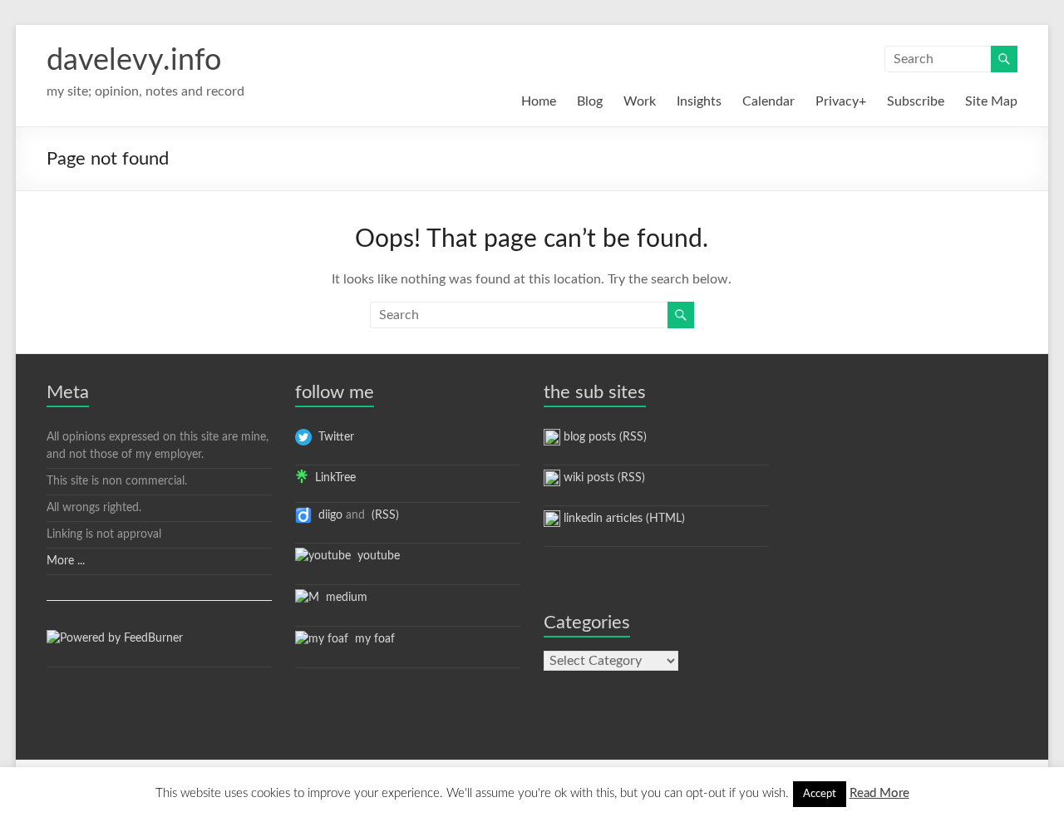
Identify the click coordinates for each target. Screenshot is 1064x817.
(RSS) (383, 515)
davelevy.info (134, 61)
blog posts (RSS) (603, 437)
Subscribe (915, 101)
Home (538, 101)
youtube (375, 556)
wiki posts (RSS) (602, 478)
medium (343, 597)
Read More (879, 793)
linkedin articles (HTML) (622, 518)
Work (639, 101)
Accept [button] (819, 794)
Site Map (991, 101)
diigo (327, 515)
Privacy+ (840, 101)
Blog (590, 101)
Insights (699, 101)
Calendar (768, 101)
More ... (66, 561)
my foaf (371, 639)
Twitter (333, 437)
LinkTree (332, 478)
